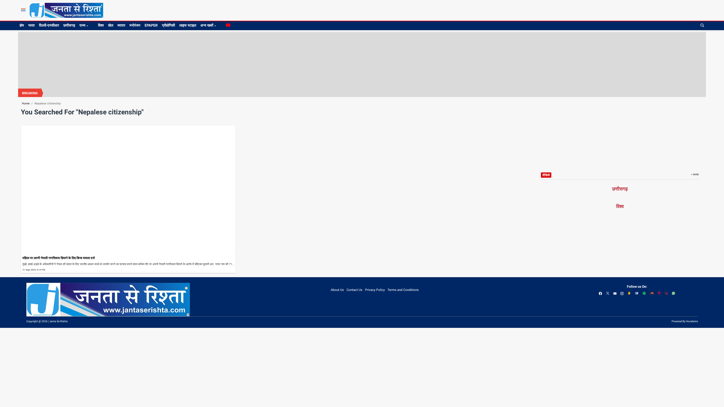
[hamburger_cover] (23, 9)
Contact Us (354, 290)
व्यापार (121, 25)
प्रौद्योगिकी (168, 25)
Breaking (30, 93)
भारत (31, 25)
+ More (695, 174)
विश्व (101, 25)
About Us (337, 290)
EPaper (151, 25)
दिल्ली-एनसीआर (49, 25)
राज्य (82, 25)
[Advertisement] (362, 60)
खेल (110, 25)
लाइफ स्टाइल (187, 25)
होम (22, 25)
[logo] (66, 10)
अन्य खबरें (206, 25)
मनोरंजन (135, 25)
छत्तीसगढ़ (69, 25)
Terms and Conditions (403, 290)
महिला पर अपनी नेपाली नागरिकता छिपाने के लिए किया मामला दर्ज (58, 258)
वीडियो (546, 175)
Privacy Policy (375, 290)
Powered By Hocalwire (685, 321)
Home (26, 103)
